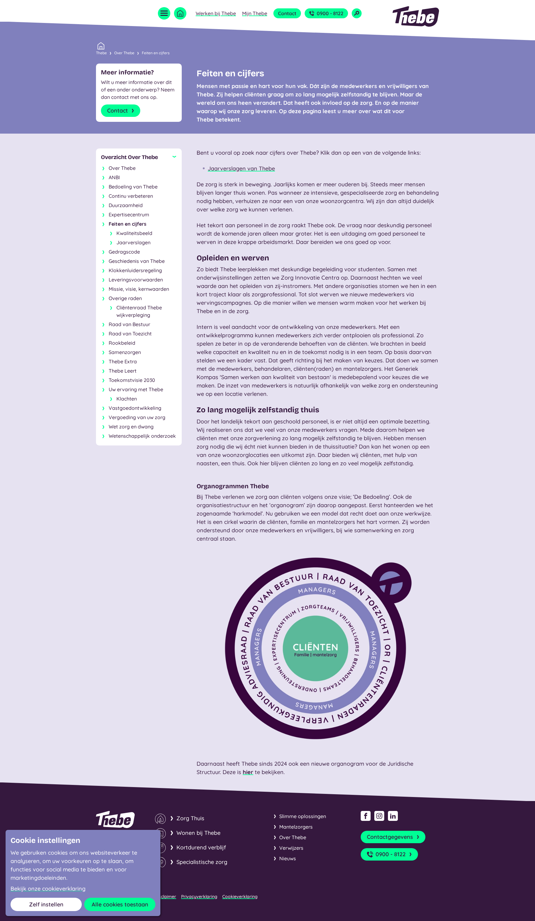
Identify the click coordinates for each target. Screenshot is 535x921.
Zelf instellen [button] (46, 904)
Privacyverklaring (199, 896)
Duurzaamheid (126, 205)
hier (248, 772)
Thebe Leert (123, 371)
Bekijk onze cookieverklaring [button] (48, 888)
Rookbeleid (122, 343)
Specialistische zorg (201, 862)
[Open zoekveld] (357, 13)
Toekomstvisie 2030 (132, 380)
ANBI (114, 177)
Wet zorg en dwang (131, 426)
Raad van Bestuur (129, 324)
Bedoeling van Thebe (133, 187)
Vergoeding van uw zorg (137, 417)
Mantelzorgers (296, 827)
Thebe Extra (123, 361)
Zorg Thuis (190, 818)
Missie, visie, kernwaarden (139, 289)
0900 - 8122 (330, 13)
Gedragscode (124, 252)
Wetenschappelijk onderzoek (142, 436)
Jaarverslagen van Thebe (241, 168)
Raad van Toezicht (130, 333)
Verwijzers (291, 848)
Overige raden (125, 298)
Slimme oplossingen (302, 816)
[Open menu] (164, 13)
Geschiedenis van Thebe (137, 261)
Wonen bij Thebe (198, 832)
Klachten (126, 399)
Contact (287, 13)
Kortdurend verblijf (201, 847)
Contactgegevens (390, 836)
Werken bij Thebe (216, 13)
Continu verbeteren (131, 196)
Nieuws (287, 858)
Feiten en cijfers (156, 53)
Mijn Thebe (254, 13)
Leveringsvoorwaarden (136, 280)
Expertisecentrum (129, 214)
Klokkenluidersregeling (135, 270)
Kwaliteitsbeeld (134, 233)
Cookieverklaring (240, 896)
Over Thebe (124, 53)
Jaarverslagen (133, 242)
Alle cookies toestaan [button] (120, 904)
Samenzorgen (125, 352)
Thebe (101, 53)
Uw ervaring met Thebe (136, 389)
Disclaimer (165, 896)
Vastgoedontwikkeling (135, 408)
